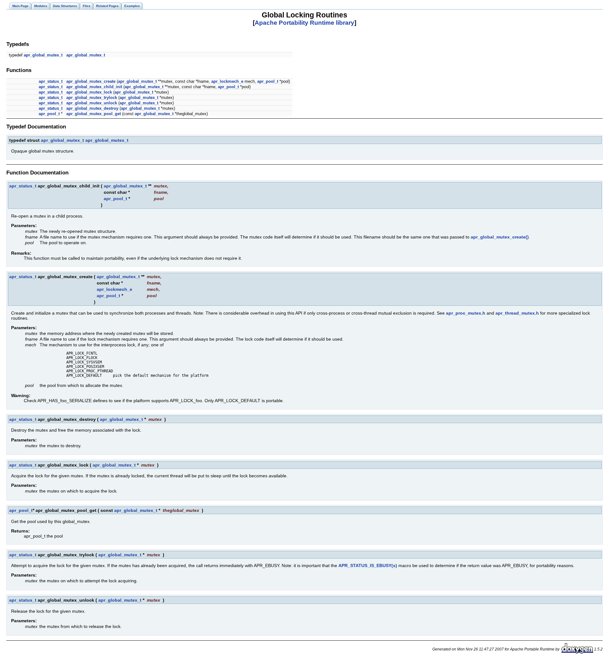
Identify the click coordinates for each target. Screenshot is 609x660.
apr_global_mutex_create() (500, 236)
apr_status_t (50, 81)
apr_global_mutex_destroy (92, 108)
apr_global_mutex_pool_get (93, 113)
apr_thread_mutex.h (517, 313)
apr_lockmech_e (227, 81)
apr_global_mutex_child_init (94, 86)
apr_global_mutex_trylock (91, 97)
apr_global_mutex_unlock (91, 103)
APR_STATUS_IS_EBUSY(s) (367, 565)
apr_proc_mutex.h (465, 313)
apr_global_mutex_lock (89, 92)
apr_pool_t (267, 81)
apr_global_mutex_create (90, 81)
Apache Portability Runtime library (304, 22)
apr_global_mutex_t (43, 55)
